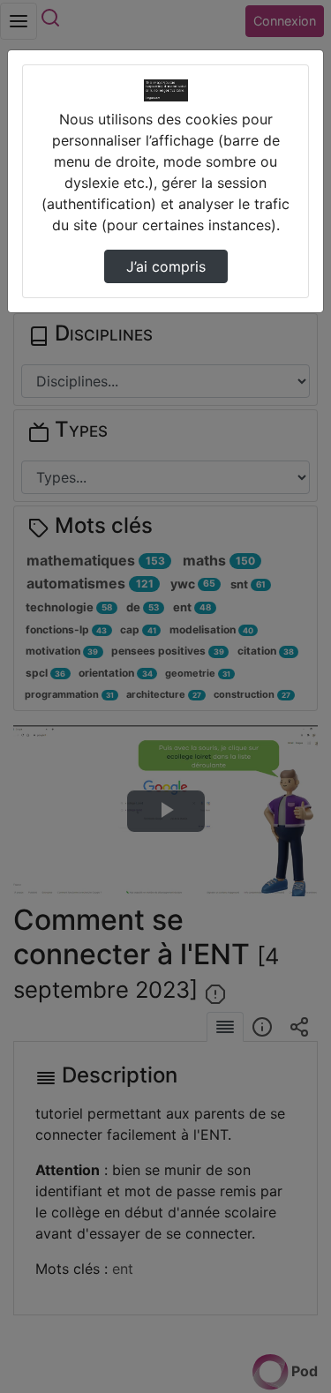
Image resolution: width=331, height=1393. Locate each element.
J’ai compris (166, 266)
